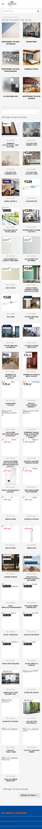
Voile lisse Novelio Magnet (10, 491)
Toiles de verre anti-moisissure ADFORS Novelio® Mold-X (10, 463)
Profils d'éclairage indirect (31, 405)
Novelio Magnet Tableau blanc (31, 462)
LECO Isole (10, 288)
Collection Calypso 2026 (31, 173)
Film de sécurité (31, 635)
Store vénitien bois (31, 317)
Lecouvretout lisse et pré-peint (10, 260)
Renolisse (31, 548)
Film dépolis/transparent (12, 606)
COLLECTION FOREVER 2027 (11, 173)
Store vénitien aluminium (10, 346)
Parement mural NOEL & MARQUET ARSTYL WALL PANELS (31, 434)
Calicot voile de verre (31, 751)
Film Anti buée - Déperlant (32, 606)
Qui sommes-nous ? (9, 819)
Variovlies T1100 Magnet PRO (10, 693)
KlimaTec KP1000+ (10, 721)
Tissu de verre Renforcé (10, 780)
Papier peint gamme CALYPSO (31, 231)
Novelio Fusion (31, 519)
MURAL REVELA (10, 201)
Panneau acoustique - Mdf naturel (10, 145)
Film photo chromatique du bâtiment (31, 578)
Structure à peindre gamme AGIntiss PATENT (31, 289)
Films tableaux (10, 635)
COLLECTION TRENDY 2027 (31, 144)
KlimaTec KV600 (31, 692)
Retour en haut (29, 795)
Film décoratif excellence (10, 231)
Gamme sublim (10, 577)
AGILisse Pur (31, 201)
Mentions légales (8, 824)
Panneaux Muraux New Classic (31, 375)
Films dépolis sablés (31, 664)
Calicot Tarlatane (10, 751)
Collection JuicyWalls (31, 722)
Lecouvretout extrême (31, 260)
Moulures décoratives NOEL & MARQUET (10, 434)
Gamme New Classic (10, 404)
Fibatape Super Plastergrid (32, 491)
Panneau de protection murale (10, 376)
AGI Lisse (10, 317)
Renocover (10, 519)
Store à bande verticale (31, 346)
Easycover (10, 548)
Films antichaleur (10, 664)
